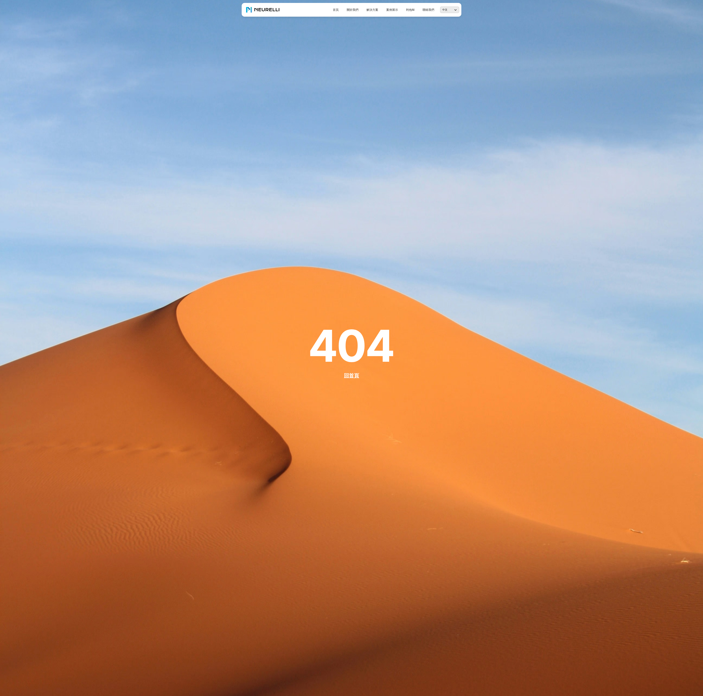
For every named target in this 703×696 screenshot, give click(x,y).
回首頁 (351, 375)
